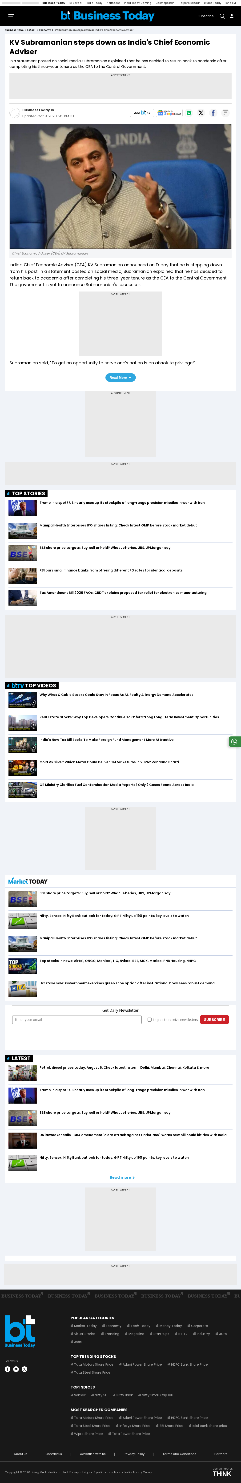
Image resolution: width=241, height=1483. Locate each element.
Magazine (136, 1333)
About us (20, 1454)
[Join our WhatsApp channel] (234, 745)
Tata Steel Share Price (92, 1372)
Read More (118, 377)
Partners (220, 1454)
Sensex (80, 1395)
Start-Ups (161, 1333)
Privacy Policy (134, 1454)
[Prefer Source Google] (142, 113)
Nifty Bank (124, 1395)
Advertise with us (93, 1454)
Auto (223, 1333)
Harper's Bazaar (189, 3)
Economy (113, 1325)
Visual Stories (85, 1333)
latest (31, 30)
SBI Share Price (171, 1425)
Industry (203, 1333)
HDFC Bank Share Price (189, 1364)
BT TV (183, 1333)
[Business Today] (108, 16)
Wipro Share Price (88, 1433)
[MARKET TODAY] (28, 882)
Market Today (85, 1325)
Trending (112, 1333)
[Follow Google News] (169, 113)
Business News (14, 30)
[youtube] (16, 1369)
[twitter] (24, 1369)
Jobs (78, 1341)
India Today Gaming (137, 3)
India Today (94, 3)
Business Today (53, 3)
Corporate (199, 1325)
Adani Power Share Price (142, 1364)
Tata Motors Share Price (93, 1364)
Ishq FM (230, 3)
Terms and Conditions (179, 1454)
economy (45, 30)
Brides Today (212, 3)
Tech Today (140, 1325)
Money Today (171, 1325)
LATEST (21, 1058)
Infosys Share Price (135, 1425)
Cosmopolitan (165, 3)
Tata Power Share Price (131, 1433)
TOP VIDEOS (40, 685)
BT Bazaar (75, 3)
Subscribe (206, 16)
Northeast (113, 3)
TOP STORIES (28, 493)
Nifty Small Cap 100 (157, 1395)
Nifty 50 (101, 1395)
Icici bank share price (210, 1425)
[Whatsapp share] (189, 113)
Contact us (53, 1454)
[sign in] (231, 16)
